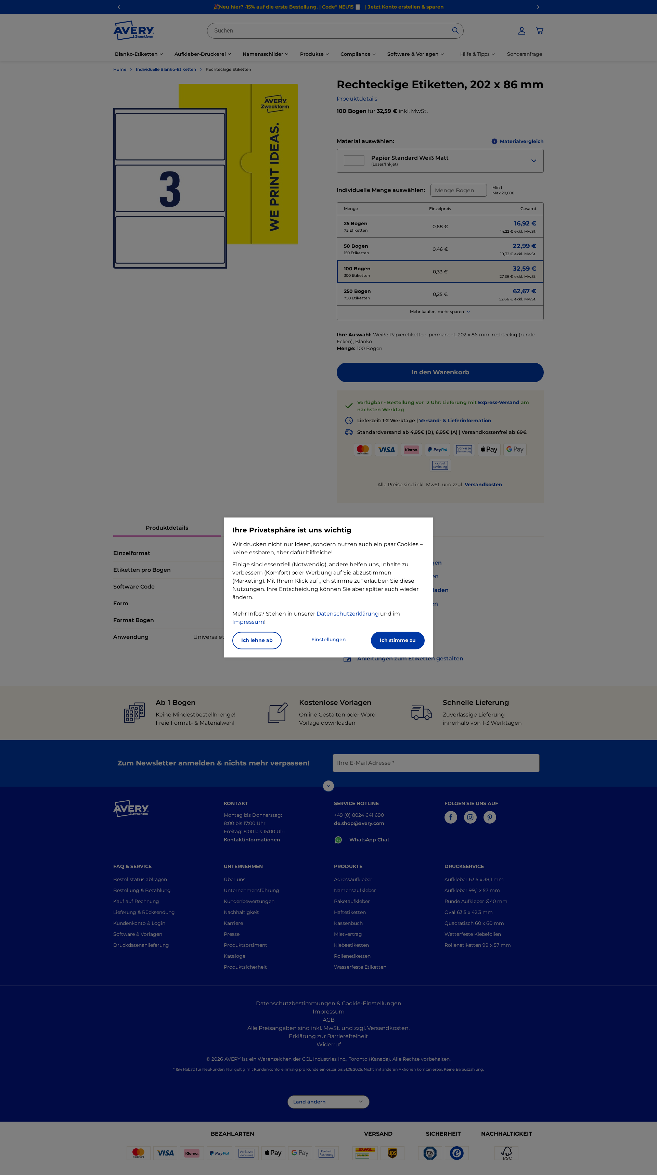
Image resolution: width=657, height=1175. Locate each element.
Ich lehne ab (257, 640)
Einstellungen (328, 640)
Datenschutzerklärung (348, 614)
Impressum (248, 622)
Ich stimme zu (398, 640)
